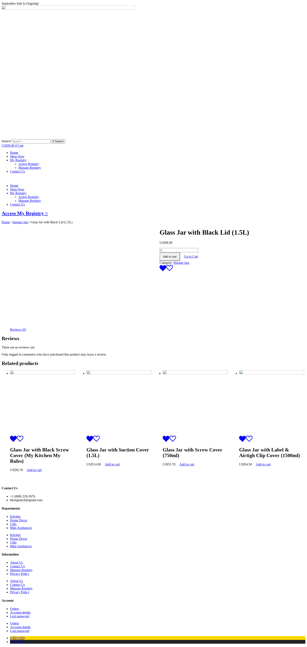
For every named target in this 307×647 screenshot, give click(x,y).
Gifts (13, 524)
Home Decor (18, 520)
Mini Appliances (21, 528)
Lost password (19, 616)
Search (6, 141)
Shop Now (17, 189)
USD (17, 638)
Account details (20, 612)
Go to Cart (191, 256)
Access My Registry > (25, 213)
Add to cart (169, 256)
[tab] (18, 330)
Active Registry (28, 197)
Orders (14, 608)
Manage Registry (29, 200)
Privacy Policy (19, 574)
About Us (16, 562)
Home (14, 185)
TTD (17, 641)
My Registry (18, 193)
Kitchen (15, 516)
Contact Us (17, 204)
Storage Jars (20, 222)
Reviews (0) (18, 329)
